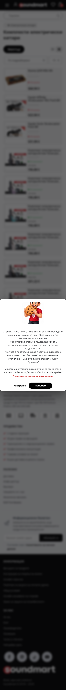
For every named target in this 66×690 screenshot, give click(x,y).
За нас (7, 617)
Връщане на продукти (16, 568)
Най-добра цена (12, 644)
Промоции (9, 633)
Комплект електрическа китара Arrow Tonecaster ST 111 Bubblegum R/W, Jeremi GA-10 (44, 180)
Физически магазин (14, 497)
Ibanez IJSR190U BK (40, 70)
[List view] (59, 49)
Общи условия (11, 590)
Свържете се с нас (14, 491)
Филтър (14, 49)
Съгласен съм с (30, 546)
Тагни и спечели (13, 639)
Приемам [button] (40, 385)
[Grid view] (53, 49)
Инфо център (11, 481)
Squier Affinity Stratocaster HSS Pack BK (44, 99)
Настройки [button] (20, 385)
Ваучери (8, 486)
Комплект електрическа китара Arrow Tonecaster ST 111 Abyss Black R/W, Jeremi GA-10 (44, 152)
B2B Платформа (12, 502)
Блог (5, 622)
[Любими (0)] (53, 4)
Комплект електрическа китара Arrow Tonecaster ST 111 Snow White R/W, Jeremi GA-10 (44, 236)
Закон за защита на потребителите (23, 601)
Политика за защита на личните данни (26, 585)
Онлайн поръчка (13, 579)
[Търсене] (58, 15)
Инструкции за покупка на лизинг (22, 573)
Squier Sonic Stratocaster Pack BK (44, 125)
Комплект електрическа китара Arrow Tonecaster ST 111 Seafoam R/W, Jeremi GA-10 (44, 208)
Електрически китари (23, 25)
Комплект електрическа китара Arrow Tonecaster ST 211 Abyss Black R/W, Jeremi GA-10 (44, 292)
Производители (12, 628)
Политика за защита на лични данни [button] (33, 376)
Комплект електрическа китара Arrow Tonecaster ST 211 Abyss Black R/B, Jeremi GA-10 (44, 264)
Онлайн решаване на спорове (20, 596)
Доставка (8, 476)
